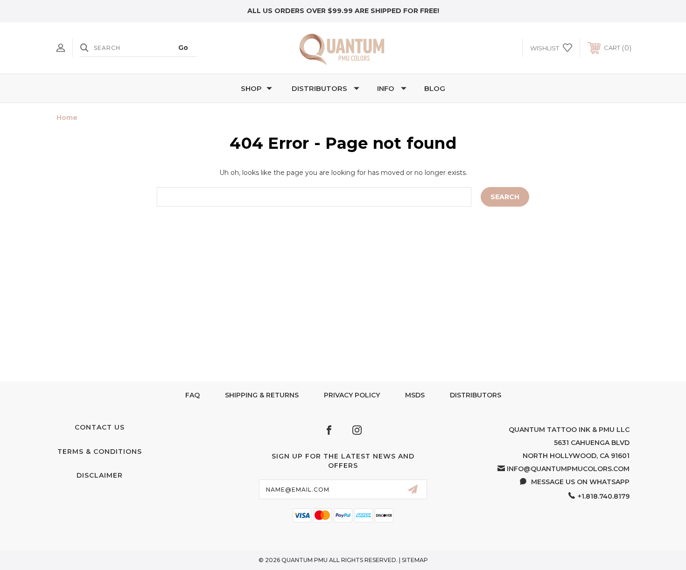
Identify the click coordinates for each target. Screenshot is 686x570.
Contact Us (100, 427)
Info (385, 88)
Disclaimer (100, 475)
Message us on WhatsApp (580, 482)
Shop (251, 88)
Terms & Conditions (99, 451)
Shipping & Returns (262, 395)
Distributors (319, 88)
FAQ (192, 395)
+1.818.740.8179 (604, 496)
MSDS (415, 395)
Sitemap (415, 559)
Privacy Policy (352, 395)
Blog (434, 88)
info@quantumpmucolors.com (568, 469)
